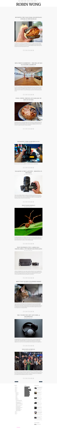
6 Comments (31, 101)
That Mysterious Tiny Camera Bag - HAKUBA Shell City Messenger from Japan (28, 248)
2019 (15, 391)
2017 (15, 411)
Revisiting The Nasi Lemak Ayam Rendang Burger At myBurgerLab (28, 18)
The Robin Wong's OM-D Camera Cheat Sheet (39, 412)
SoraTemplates (18, 427)
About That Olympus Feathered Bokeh (28, 281)
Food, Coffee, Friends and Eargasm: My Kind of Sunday (28, 99)
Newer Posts (16, 381)
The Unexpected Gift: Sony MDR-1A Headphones (28, 315)
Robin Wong (28, 20)
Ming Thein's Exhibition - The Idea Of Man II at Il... (19, 402)
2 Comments (31, 20)
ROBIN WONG (28, 4)
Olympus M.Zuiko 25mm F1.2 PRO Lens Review (39, 387)
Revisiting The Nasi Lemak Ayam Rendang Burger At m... (19, 401)
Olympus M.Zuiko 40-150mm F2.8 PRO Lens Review (39, 407)
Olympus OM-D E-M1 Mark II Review (39, 392)
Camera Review (26, 389)
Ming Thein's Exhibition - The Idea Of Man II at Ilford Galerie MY (28, 63)
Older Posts (40, 381)
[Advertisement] (28, 12)
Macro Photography (27, 392)
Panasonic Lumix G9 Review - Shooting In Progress (28, 172)
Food (25, 20)
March (16, 398)
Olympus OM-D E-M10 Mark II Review (39, 417)
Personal (26, 390)
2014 (15, 413)
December (17, 392)
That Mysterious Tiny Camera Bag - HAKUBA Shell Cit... (19, 407)
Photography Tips (27, 391)
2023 (15, 388)
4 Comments (31, 174)
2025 (15, 387)
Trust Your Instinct (28, 205)
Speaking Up (29, 390)
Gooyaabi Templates (26, 427)
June (16, 396)
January (17, 399)
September (17, 394)
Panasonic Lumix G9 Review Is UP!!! (28, 141)
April (16, 397)
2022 (15, 389)
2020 (15, 390)
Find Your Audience (28, 349)
